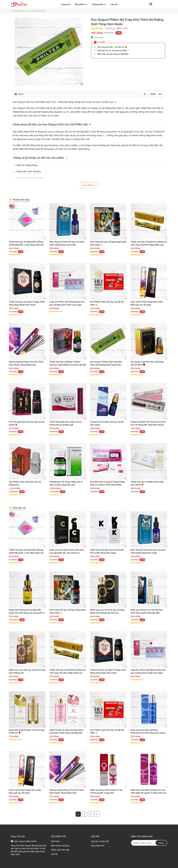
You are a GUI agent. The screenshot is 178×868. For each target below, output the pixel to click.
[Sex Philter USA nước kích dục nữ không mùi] (27, 461)
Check (161, 843)
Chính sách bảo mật (60, 849)
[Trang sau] (97, 814)
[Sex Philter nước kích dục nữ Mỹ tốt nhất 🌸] (108, 281)
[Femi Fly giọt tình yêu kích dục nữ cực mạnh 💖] (27, 401)
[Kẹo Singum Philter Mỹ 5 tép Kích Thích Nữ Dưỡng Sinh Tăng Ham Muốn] (49, 51)
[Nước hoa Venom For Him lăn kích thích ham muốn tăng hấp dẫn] (149, 589)
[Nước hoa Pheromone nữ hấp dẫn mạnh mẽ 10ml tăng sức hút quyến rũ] (27, 589)
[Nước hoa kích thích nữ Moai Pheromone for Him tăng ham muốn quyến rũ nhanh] (149, 709)
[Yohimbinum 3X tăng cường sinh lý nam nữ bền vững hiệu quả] (67, 461)
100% (153, 94)
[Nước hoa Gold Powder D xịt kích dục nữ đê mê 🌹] (27, 709)
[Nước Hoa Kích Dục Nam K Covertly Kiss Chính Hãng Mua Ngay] (108, 529)
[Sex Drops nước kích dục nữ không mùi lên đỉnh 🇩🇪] (149, 341)
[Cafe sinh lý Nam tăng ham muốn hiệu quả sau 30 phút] (149, 281)
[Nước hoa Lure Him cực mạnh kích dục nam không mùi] (27, 649)
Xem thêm (88, 185)
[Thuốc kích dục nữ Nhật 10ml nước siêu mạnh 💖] (149, 461)
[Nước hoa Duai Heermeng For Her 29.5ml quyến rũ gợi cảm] (108, 769)
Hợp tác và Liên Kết (100, 841)
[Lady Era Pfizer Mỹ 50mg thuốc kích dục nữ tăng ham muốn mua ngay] (67, 281)
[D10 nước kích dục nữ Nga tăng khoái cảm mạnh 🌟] (108, 221)
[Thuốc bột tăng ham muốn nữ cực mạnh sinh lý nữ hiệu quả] (67, 401)
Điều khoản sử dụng (60, 845)
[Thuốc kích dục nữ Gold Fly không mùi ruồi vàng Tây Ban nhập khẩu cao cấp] (149, 221)
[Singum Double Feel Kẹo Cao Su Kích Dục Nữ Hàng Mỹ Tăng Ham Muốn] (149, 401)
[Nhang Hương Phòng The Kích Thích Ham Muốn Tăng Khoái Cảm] (27, 341)
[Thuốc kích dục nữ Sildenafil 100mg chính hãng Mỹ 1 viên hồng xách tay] (27, 221)
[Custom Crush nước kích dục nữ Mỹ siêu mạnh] (108, 401)
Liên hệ (54, 854)
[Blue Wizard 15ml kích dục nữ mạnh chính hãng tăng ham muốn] (67, 221)
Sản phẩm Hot (97, 845)
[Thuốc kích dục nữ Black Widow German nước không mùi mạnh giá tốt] (67, 341)
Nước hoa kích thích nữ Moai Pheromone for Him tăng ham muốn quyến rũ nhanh (148, 733)
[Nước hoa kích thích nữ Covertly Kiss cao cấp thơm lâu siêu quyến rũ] (67, 529)
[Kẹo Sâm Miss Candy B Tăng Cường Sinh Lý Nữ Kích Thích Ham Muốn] (108, 461)
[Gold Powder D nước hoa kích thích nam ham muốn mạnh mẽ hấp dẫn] (67, 709)
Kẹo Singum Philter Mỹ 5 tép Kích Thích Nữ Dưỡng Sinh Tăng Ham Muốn (106, 364)
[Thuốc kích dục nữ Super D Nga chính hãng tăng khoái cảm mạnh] (27, 281)
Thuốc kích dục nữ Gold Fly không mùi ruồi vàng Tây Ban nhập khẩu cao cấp (149, 244)
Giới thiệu (55, 841)
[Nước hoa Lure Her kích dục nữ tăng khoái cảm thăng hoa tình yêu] (108, 589)
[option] (49, 51)
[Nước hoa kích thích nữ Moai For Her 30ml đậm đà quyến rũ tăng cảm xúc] (149, 769)
